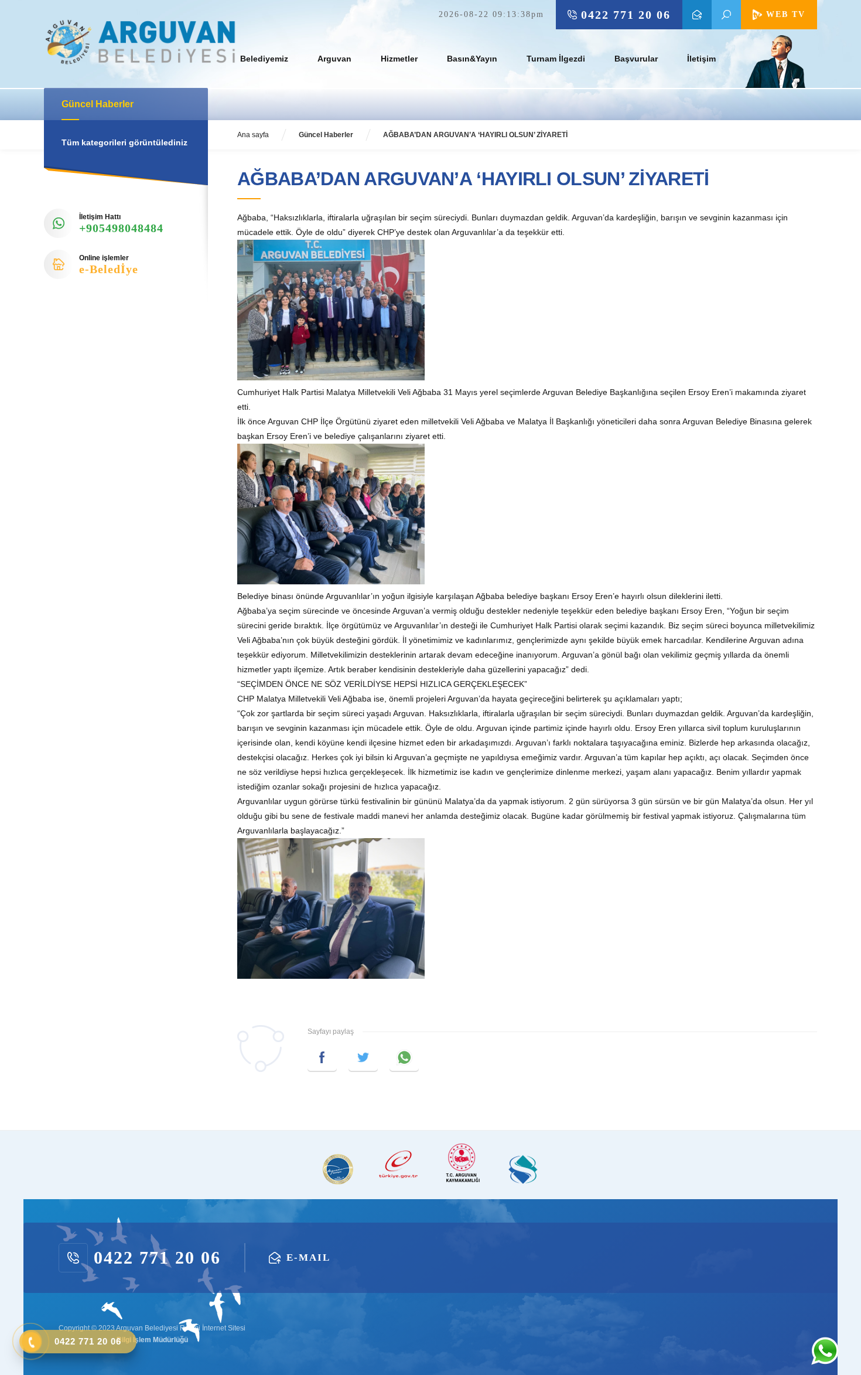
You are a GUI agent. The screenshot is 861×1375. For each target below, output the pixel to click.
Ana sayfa (253, 135)
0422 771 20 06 (626, 14)
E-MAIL (697, 14)
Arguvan (334, 58)
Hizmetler (399, 58)
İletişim (701, 58)
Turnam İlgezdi (556, 58)
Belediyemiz (264, 58)
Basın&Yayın (472, 58)
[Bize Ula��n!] (824, 1351)
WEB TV (785, 14)
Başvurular (636, 58)
